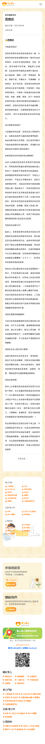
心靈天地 (20, 680)
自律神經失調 (11, 498)
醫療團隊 (20, 676)
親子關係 (27, 528)
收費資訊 (33, 676)
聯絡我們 (20, 683)
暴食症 (26, 498)
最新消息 (8, 680)
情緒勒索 (27, 531)
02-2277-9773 (23, 645)
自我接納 (27, 525)
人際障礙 (10, 486)
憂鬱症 (26, 495)
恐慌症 (9, 492)
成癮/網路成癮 (12, 495)
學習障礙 (27, 514)
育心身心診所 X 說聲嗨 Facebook (23, 648)
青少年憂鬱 (11, 514)
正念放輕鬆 (11, 534)
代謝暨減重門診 (29, 501)
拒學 (8, 511)
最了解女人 (11, 528)
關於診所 (8, 676)
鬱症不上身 (11, 531)
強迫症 (26, 492)
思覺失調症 (28, 489)
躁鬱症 (9, 501)
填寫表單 (11, 609)
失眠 (25, 486)
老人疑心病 (11, 489)
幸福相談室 (12, 580)
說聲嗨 (7, 683)
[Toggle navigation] (41, 4)
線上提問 (11, 584)
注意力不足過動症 (30, 511)
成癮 (8, 525)
